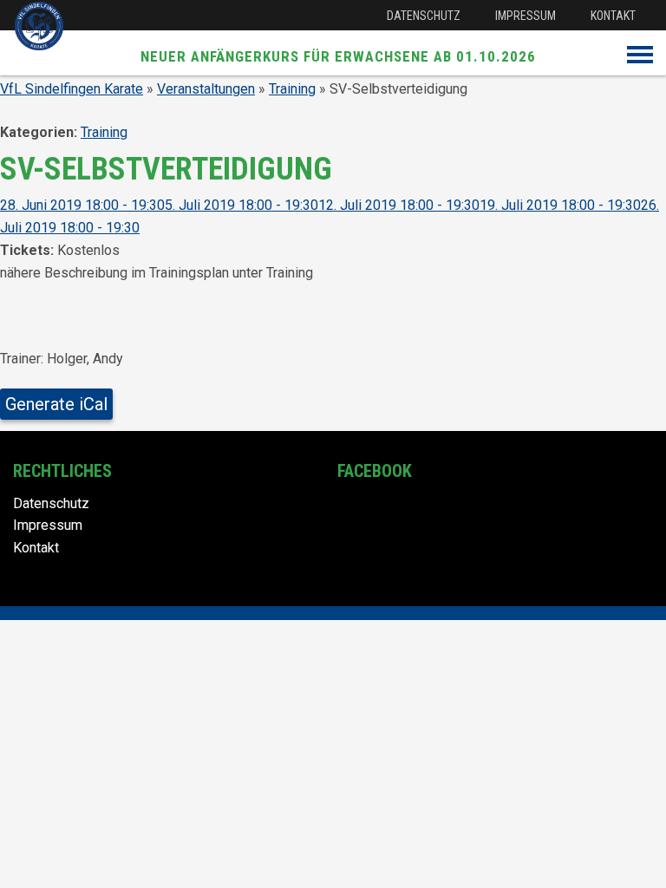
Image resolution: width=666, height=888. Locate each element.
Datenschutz (423, 16)
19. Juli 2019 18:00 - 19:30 (560, 205)
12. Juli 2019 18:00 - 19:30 (399, 205)
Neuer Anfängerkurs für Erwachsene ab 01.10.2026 (338, 56)
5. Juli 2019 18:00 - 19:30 (241, 205)
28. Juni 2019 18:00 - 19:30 (82, 205)
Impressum (525, 16)
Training (292, 89)
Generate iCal (56, 404)
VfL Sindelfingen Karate (71, 89)
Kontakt (613, 16)
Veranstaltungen (206, 89)
